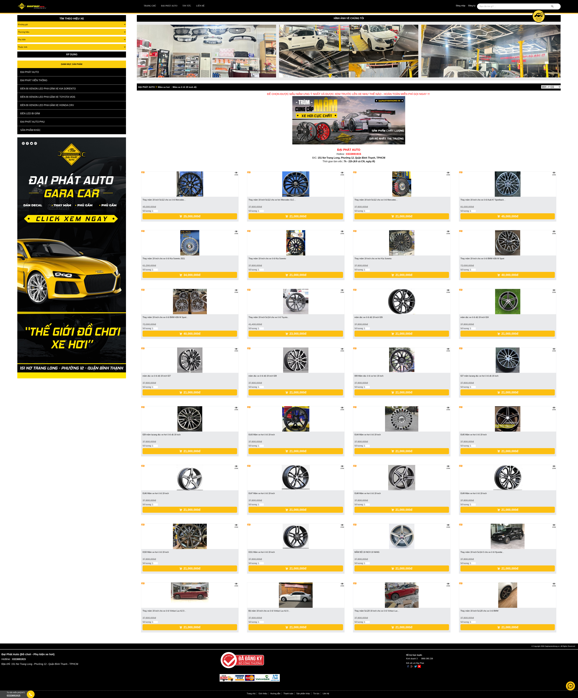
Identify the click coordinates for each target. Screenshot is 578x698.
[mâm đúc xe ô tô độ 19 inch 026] (401, 301)
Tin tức (186, 6)
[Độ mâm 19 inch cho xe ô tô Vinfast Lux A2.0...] (296, 595)
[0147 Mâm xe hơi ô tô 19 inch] (296, 477)
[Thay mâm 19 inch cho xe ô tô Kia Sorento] (295, 242)
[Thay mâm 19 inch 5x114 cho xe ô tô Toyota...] (295, 301)
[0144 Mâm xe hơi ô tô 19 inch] (401, 419)
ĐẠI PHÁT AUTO (169, 6)
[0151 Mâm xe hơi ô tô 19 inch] (296, 536)
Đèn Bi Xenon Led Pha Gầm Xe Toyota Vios (47, 97)
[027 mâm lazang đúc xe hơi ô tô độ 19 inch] (507, 360)
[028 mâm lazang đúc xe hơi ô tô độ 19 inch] (189, 419)
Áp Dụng (71, 54)
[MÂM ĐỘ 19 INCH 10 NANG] (401, 536)
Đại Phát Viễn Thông (33, 80)
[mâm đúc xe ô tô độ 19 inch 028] (295, 360)
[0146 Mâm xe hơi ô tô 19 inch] (190, 477)
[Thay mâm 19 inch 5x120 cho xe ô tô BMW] (507, 595)
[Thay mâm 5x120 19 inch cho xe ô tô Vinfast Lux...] (402, 595)
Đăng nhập (460, 6)
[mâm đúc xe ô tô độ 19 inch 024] (507, 301)
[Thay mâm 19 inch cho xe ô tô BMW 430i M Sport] (507, 242)
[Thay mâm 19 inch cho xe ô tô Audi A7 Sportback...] (508, 184)
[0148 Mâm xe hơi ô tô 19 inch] (401, 477)
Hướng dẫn (275, 693)
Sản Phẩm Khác (30, 130)
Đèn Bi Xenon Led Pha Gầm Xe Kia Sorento (48, 88)
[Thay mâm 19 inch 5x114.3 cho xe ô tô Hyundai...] (508, 536)
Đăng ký (471, 6)
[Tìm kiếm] (552, 6)
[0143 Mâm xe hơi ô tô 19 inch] (295, 419)
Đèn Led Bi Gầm (30, 113)
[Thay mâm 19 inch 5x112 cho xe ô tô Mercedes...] (190, 184)
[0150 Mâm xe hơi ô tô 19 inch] (190, 536)
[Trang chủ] (71, 6)
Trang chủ (150, 6)
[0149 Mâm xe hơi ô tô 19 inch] (507, 477)
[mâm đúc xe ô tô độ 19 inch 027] (189, 360)
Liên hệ (200, 6)
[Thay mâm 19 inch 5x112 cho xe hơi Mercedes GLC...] (295, 184)
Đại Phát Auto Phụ (32, 122)
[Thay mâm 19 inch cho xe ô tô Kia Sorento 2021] (189, 242)
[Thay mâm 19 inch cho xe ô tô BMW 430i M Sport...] (190, 301)
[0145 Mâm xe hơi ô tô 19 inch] (507, 419)
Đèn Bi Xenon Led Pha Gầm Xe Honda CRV (47, 105)
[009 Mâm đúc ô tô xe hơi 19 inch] (401, 360)
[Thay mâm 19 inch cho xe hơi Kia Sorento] (401, 242)
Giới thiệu (263, 693)
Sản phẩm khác (303, 693)
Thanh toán (288, 693)
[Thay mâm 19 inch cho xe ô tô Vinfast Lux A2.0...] (190, 592)
